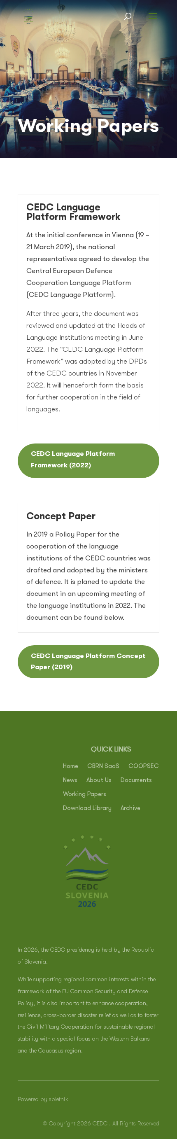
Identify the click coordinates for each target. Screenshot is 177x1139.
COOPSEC (143, 766)
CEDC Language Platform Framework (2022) (73, 459)
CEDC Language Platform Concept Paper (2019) (88, 661)
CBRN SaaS (103, 766)
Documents (136, 780)
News (70, 780)
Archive (130, 808)
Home (70, 766)
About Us (99, 780)
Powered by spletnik (43, 1099)
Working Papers (84, 794)
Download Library (87, 808)
